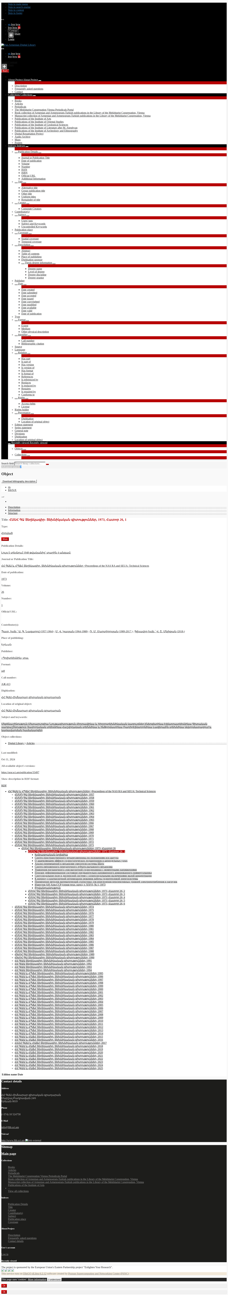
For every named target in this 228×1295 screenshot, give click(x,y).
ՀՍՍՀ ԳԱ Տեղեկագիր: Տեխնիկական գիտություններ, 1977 (54, 916)
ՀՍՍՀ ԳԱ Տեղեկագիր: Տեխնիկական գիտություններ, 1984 (54, 938)
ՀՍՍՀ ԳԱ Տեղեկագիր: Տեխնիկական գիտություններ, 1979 (54, 922)
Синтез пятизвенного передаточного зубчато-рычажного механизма (73, 866)
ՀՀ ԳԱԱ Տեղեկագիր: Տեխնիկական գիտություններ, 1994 (53, 970)
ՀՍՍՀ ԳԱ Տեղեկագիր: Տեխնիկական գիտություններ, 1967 (54, 826)
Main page (8, 1153)
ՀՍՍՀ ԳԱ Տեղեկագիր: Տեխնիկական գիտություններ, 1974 (54, 906)
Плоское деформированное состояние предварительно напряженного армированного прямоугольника (93, 872)
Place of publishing (31, 256)
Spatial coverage (30, 238)
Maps (18, 139)
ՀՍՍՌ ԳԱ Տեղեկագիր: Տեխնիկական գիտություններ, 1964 (54, 816)
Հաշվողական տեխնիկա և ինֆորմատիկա (92, 727)
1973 (4, 579)
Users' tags (27, 220)
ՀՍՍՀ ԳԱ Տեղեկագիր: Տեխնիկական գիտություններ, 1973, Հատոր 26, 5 (76, 900)
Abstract (25, 250)
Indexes (12, 145)
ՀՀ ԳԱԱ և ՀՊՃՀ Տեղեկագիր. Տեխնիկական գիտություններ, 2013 (59, 1030)
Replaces (26, 382)
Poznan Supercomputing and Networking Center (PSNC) (98, 1273)
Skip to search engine (19, 7)
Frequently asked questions (29, 88)
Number (25, 166)
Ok (4, 1286)
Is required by (28, 391)
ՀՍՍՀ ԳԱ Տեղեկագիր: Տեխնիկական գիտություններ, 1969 (54, 832)
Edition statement (24, 424)
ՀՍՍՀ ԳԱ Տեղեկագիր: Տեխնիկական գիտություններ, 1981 (54, 929)
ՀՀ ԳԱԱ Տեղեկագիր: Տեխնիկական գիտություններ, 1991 (53, 960)
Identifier (22, 334)
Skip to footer (15, 13)
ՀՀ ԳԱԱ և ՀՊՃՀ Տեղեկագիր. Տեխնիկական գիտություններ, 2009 (59, 1017)
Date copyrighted (30, 301)
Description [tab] (14, 507)
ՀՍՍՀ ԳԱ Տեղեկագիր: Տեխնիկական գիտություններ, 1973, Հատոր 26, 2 (76, 891)
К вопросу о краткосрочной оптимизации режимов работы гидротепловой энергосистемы (86, 878)
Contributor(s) (22, 211)
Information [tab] (14, 510)
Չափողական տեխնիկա (44, 727)
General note (21, 430)
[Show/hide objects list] (40, 80)
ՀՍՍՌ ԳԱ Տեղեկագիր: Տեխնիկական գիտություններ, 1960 (54, 804)
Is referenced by (29, 379)
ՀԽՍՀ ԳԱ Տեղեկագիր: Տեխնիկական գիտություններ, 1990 (54, 957)
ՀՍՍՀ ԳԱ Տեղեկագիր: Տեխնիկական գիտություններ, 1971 (54, 838)
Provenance (24, 412)
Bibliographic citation (32, 343)
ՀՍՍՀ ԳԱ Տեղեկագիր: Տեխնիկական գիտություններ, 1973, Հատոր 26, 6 (76, 903)
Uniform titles (28, 196)
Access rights (28, 403)
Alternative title (29, 187)
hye (13, 24)
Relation (22, 352)
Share (17, 33)
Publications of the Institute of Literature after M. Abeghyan (46, 127)
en (9, 24)
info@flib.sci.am (10, 1127)
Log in (4, 1254)
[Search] (47, 464)
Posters (18, 142)
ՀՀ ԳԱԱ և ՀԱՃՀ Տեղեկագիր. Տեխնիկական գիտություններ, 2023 (59, 1062)
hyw (18, 24)
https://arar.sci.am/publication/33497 (20, 772)
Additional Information (33, 178)
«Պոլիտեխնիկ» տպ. (15, 657)
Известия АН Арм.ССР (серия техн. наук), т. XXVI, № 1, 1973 (70, 884)
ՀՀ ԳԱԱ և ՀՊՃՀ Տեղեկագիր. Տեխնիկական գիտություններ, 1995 (59, 973)
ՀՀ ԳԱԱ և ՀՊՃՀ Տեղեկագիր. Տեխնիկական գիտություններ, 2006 (59, 1008)
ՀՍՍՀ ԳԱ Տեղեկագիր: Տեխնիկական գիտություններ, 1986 (54, 944)
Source (18, 346)
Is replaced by (28, 385)
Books (18, 100)
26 (2, 592)
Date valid (26, 310)
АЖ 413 (5, 684)
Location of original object (35, 421)
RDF (4, 785)
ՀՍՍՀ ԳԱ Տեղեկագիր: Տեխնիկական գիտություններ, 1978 (54, 919)
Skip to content (16, 10)
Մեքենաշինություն (14, 723)
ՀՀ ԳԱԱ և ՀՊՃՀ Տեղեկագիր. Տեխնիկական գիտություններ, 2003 (59, 998)
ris (9, 487)
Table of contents (30, 253)
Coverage (23, 232)
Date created (28, 289)
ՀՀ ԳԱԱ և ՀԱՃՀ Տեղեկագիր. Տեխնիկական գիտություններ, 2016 (59, 1039)
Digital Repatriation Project (29, 133)
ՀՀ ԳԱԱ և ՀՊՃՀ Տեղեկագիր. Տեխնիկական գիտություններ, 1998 (59, 982)
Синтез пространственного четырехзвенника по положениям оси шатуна (77, 857)
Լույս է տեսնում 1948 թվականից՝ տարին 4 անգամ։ (36, 552)
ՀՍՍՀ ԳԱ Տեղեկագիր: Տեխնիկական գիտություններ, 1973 (54, 845)
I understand (54, 1279)
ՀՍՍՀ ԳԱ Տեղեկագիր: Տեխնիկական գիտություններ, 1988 (54, 951)
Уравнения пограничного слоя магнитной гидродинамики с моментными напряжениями (86, 869)
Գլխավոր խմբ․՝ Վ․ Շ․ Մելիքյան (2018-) (160, 631)
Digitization (21, 436)
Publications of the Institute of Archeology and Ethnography (46, 130)
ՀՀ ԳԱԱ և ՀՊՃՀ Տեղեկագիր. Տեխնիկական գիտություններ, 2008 (59, 1014)
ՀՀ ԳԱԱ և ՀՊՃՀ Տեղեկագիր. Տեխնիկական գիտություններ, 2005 (59, 1005)
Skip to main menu (18, 4)
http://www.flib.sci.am (13, 1140)
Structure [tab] (13, 513)
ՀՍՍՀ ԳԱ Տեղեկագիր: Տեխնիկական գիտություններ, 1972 (54, 842)
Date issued (27, 298)
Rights (21, 397)
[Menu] (2, 19)
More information (37, 1279)
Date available (28, 307)
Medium (25, 328)
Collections (14, 94)
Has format (27, 370)
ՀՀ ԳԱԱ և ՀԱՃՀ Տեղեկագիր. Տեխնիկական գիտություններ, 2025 (59, 1068)
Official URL (28, 175)
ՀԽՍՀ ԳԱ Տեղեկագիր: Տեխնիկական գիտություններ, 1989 (54, 954)
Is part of (26, 361)
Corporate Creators (31, 208)
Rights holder (22, 409)
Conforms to (28, 394)
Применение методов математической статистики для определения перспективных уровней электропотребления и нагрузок (106, 881)
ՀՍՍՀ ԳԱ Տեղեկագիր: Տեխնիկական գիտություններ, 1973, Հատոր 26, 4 (76, 897)
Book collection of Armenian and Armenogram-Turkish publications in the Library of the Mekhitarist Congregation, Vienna (80, 112)
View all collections (18, 1191)
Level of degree (36, 271)
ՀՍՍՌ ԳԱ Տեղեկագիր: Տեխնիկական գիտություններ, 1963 (54, 813)
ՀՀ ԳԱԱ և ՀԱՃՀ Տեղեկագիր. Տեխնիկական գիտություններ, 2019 (59, 1049)
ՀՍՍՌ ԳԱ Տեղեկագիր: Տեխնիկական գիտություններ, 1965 (54, 819)
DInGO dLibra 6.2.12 (34, 1273)
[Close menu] (2, 48)
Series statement (23, 427)
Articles (19, 103)
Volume (25, 163)
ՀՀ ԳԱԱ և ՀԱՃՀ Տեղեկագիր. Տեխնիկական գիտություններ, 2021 (59, 1055)
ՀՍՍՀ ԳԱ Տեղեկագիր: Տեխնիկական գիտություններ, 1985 (54, 941)
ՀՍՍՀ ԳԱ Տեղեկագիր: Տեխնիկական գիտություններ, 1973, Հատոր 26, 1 (76, 851)
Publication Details (28, 151)
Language (20, 349)
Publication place (24, 229)
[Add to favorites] (2, 496)
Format (21, 319)
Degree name (35, 268)
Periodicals (20, 106)
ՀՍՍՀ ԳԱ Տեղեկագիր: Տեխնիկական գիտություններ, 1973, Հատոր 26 (68, 848)
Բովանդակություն (48, 887)
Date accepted (28, 295)
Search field (7, 463)
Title (20, 181)
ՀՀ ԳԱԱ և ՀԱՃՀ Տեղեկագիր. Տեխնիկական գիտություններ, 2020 (59, 1052)
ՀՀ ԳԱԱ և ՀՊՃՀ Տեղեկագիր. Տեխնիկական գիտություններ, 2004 (59, 1001)
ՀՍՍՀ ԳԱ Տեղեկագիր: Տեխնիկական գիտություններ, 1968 (54, 829)
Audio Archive (22, 136)
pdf (3, 670)
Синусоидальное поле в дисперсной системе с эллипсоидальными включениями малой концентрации (93, 875)
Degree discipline (37, 274)
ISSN (24, 169)
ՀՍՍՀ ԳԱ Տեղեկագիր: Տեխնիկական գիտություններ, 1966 (54, 823)
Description (21, 85)
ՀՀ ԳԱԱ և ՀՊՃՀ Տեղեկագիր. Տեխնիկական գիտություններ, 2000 (59, 989)
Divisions (20, 433)
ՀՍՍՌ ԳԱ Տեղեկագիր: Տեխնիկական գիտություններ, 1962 (54, 810)
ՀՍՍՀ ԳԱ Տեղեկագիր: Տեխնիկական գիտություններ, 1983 (54, 935)
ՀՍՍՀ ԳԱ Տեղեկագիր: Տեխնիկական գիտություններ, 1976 (54, 913)
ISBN (24, 172)
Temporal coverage (31, 241)
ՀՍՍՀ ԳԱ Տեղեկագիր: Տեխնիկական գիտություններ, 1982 (54, 932)
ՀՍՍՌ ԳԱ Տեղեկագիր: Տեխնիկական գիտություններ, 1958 (54, 797)
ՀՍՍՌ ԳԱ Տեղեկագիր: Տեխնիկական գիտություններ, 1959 (54, 800)
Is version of (27, 367)
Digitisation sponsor (31, 259)
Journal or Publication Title (35, 157)
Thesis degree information (38, 262)
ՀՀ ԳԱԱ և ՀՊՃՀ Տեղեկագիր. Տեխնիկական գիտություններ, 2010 (59, 1020)
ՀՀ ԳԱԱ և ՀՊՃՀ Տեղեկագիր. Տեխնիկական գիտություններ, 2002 (59, 995)
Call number (27, 340)
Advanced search (10, 466)
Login (11, 39)
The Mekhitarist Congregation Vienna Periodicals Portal (44, 109)
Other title (26, 193)
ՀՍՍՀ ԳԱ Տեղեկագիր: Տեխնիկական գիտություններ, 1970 (54, 835)
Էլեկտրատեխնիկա (178, 723)
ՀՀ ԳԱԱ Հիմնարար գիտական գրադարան (31, 697)
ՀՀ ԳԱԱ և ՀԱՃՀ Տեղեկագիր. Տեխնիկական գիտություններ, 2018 (59, 1046)
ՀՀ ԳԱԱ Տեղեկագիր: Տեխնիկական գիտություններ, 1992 (53, 963)
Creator (22, 202)
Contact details (16, 1241)
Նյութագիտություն (62, 723)
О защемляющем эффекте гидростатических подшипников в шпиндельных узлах (81, 860)
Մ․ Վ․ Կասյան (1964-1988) (71, 631)
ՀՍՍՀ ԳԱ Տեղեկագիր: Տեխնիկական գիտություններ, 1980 (54, 925)
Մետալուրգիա (38, 723)
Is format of (27, 373)
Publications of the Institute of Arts (33, 118)
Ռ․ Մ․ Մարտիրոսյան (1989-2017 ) (111, 631)
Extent (24, 325)
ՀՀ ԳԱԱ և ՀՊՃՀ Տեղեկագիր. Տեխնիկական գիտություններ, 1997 (59, 979)
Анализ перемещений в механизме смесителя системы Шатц (69, 863)
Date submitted (29, 292)
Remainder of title (30, 199)
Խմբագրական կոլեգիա (51, 854)
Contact (19, 91)
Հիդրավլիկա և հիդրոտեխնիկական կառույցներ (110, 723)
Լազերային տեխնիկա (169, 727)
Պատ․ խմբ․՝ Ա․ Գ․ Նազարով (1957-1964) (27, 631)
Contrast (13, 30)
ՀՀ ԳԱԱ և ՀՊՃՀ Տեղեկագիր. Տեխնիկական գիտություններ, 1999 (59, 986)
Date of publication (31, 160)
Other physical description (35, 331)
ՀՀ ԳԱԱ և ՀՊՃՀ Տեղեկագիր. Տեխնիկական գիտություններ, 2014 (59, 1033)
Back (5, 71)
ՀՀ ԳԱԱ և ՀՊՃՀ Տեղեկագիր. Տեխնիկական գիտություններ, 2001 (59, 992)
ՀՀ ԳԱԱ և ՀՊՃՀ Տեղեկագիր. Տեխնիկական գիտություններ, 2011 (59, 1024)
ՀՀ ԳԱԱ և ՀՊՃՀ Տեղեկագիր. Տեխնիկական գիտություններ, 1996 (59, 976)
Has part (25, 358)
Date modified (28, 304)
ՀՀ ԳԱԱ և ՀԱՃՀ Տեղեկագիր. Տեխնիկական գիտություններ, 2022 (59, 1058)
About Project (15, 79)
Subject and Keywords (33, 223)
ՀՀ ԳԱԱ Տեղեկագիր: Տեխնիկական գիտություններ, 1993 (53, 967)
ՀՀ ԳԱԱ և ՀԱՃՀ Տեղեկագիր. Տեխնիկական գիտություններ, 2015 (59, 1036)
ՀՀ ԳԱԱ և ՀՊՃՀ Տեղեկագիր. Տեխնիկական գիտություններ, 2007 (59, 1011)
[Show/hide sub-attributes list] (16, 152)
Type (17, 316)
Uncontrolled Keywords (34, 226)
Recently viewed (20, 442)
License (25, 406)
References (27, 376)
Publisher (20, 280)
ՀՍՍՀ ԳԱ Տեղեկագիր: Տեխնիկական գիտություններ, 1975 (54, 910)
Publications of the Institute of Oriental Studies (39, 121)
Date (20, 283)
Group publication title (33, 190)
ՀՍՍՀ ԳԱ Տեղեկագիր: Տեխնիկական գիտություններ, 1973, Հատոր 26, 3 (76, 894)
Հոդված (7, 533)
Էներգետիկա (154, 723)
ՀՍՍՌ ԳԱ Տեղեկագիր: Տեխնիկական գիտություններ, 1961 (54, 807)
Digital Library (16, 743)
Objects (19, 448)
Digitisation (27, 418)
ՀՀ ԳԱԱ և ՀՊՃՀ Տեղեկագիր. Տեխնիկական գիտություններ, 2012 (59, 1027)
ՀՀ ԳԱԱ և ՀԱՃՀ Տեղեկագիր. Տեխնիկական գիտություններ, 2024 (59, 1065)
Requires (26, 388)
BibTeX (12, 490)
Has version (27, 364)
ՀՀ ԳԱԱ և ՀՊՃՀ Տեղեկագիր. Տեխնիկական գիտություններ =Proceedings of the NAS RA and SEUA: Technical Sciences (75, 565)
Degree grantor (36, 277)
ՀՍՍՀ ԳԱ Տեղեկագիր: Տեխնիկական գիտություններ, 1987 (54, 948)
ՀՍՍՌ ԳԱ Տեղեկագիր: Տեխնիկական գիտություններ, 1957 (54, 794)
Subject (22, 214)
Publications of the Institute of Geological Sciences (41, 124)
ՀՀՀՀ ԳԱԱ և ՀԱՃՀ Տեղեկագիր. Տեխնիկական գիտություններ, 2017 (61, 1043)
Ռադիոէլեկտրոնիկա (138, 727)
